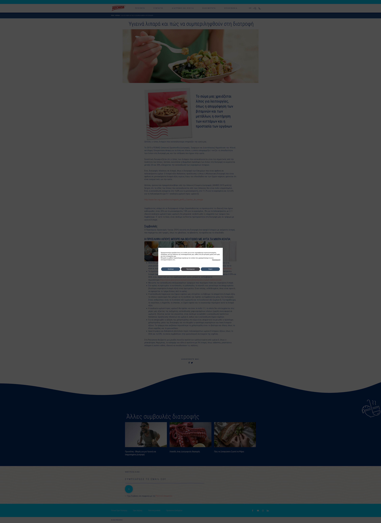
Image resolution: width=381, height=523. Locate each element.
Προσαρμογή (216, 260)
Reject (210, 269)
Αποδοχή (171, 269)
